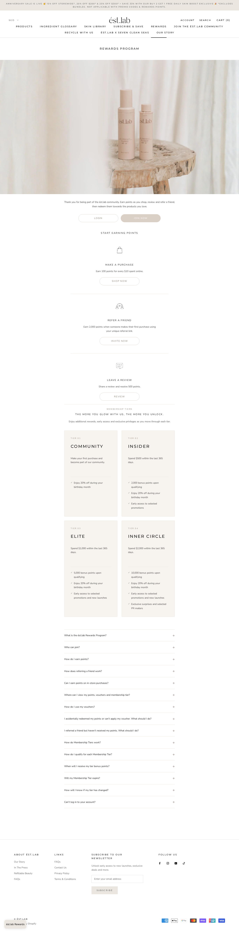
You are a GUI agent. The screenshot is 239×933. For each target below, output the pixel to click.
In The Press (21, 867)
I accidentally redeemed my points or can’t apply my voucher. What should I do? (107, 718)
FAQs (17, 879)
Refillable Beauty (23, 873)
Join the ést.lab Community (198, 26)
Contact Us (60, 867)
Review (119, 396)
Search (205, 20)
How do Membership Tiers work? (82, 742)
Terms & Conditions (65, 879)
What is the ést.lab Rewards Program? (85, 635)
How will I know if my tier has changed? (86, 790)
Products (24, 26)
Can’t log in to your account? (79, 802)
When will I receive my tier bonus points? (86, 766)
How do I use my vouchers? (79, 706)
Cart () (223, 20)
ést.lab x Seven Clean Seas (125, 32)
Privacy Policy (61, 873)
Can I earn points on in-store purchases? (86, 683)
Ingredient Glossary (58, 26)
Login (98, 218)
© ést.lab (21, 919)
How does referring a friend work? (83, 671)
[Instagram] (168, 863)
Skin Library (95, 26)
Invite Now (119, 341)
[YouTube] (176, 863)
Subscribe (105, 890)
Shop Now (119, 281)
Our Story (165, 32)
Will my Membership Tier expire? (82, 778)
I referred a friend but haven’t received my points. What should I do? (101, 730)
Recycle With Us (79, 32)
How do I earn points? (76, 659)
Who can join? (72, 647)
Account (188, 20)
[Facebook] (160, 863)
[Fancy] (184, 863)
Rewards (159, 26)
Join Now (141, 218)
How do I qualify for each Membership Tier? (88, 754)
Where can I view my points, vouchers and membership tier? (97, 695)
